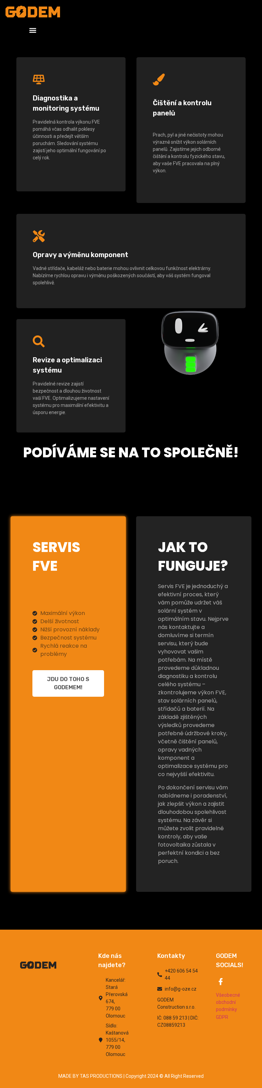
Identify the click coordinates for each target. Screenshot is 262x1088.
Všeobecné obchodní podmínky (228, 1002)
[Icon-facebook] (220, 981)
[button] (33, 30)
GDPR (222, 1017)
